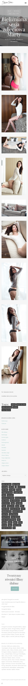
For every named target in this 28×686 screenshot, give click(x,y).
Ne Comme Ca (6, 503)
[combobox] (14, 475)
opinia (12, 503)
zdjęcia (10, 525)
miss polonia (5, 500)
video (18, 519)
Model (3, 445)
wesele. (10, 522)
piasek (17, 506)
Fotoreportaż (5, 442)
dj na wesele (21, 487)
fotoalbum (12, 489)
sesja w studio (6, 517)
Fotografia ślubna (6, 609)
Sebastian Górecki (6, 511)
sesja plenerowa (13, 514)
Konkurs (4, 440)
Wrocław (4, 525)
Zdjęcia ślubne (5, 465)
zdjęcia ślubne (17, 525)
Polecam (4, 423)
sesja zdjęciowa (6, 410)
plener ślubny (5, 508)
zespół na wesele (6, 528)
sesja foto (5, 514)
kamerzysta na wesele (8, 498)
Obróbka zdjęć (5, 452)
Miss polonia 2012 (14, 500)
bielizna (13, 404)
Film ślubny (4, 432)
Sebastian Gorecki (11, 39)
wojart (20, 522)
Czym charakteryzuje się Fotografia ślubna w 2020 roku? (13, 603)
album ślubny (16, 484)
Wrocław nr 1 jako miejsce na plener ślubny (13, 614)
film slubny (5, 489)
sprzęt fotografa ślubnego (9, 519)
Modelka (17, 11)
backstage (4, 487)
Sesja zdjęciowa (14, 13)
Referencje (4, 421)
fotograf (19, 489)
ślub (14, 528)
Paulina (4, 506)
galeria (4, 495)
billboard (11, 487)
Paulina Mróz (10, 506)
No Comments (14, 41)
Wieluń (15, 522)
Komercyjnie (5, 437)
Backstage (4, 434)
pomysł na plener (15, 508)
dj (15, 487)
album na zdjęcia (6, 484)
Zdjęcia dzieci (5, 463)
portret (23, 508)
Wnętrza (4, 460)
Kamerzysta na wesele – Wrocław (11, 611)
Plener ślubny (5, 455)
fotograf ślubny (18, 492)
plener (22, 506)
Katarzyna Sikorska (20, 498)
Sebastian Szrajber (17, 511)
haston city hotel (21, 404)
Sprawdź (14, 588)
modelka (15, 407)
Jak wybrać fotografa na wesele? (10, 599)
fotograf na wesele (7, 492)
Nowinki (4, 450)
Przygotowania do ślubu (8, 606)
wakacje (4, 522)
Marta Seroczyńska (7, 407)
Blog (9, 11)
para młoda (19, 503)
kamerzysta (10, 495)
